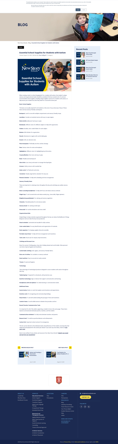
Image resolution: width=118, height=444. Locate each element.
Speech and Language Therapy (37, 405)
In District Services (37, 430)
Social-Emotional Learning (39, 423)
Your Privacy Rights (66, 409)
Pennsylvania (50, 398)
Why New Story (21, 398)
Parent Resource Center (67, 406)
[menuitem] (25, 394)
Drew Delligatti (43, 55)
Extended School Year (37, 410)
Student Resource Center (67, 411)
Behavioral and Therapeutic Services (38, 414)
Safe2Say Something (66, 404)
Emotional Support (37, 400)
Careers (64, 393)
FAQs (62, 413)
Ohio (48, 396)
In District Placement (37, 435)
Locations (50, 393)
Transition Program (37, 402)
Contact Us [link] (86, 397)
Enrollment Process (23, 400)
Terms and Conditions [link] (80, 442)
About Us (21, 393)
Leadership (20, 396)
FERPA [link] (97, 442)
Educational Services (37, 396)
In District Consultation (38, 433)
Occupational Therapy (37, 408)
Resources (65, 400)
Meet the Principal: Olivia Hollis (91, 53)
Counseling (35, 425)
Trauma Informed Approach (39, 427)
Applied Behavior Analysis (38, 417)
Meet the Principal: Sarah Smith (91, 68)
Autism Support (36, 398)
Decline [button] (83, 9)
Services (35, 393)
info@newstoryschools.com (89, 393)
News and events (67, 419)
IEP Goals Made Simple (92, 60)
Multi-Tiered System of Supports (38, 420)
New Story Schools (22, 42)
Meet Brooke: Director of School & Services (92, 75)
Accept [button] (78, 9)
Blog (29, 42)
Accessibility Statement (65, 422)
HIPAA (62, 415)
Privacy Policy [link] (67, 442)
